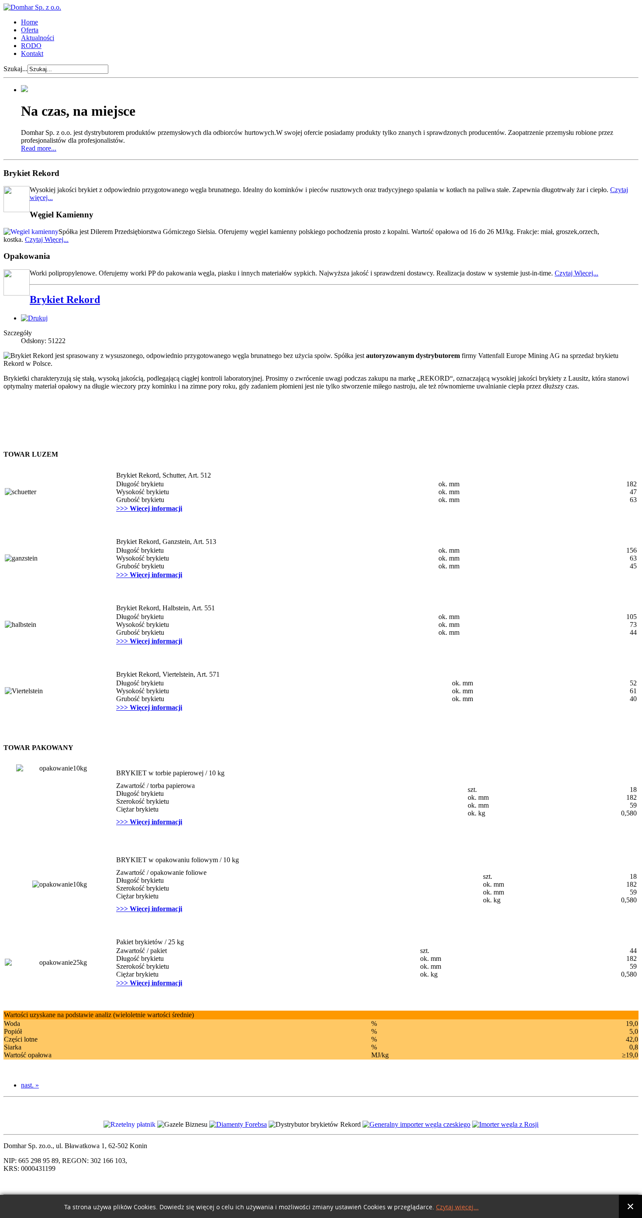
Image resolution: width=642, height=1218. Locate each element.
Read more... (38, 148)
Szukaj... (15, 68)
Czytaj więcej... (457, 1207)
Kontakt (32, 53)
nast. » (30, 1085)
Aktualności (37, 37)
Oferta (29, 30)
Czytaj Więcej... (47, 239)
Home (29, 22)
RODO (31, 45)
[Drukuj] (34, 318)
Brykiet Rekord (65, 299)
